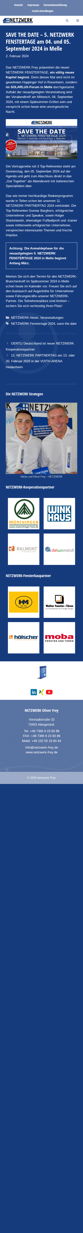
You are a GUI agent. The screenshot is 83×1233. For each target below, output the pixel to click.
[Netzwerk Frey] (17, 20)
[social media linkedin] (34, 692)
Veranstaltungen (51, 318)
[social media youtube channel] (49, 692)
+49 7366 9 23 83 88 (44, 731)
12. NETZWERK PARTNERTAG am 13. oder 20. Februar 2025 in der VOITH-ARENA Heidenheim (40, 361)
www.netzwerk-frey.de (42, 752)
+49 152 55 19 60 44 (46, 741)
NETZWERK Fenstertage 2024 (33, 323)
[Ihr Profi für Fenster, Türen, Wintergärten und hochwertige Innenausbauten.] (24, 638)
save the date (66, 323)
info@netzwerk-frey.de (41, 747)
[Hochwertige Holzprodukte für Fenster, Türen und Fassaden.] (24, 514)
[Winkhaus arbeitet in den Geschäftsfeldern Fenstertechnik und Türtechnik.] (59, 514)
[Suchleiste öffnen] (67, 20)
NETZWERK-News (24, 318)
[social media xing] (41, 692)
